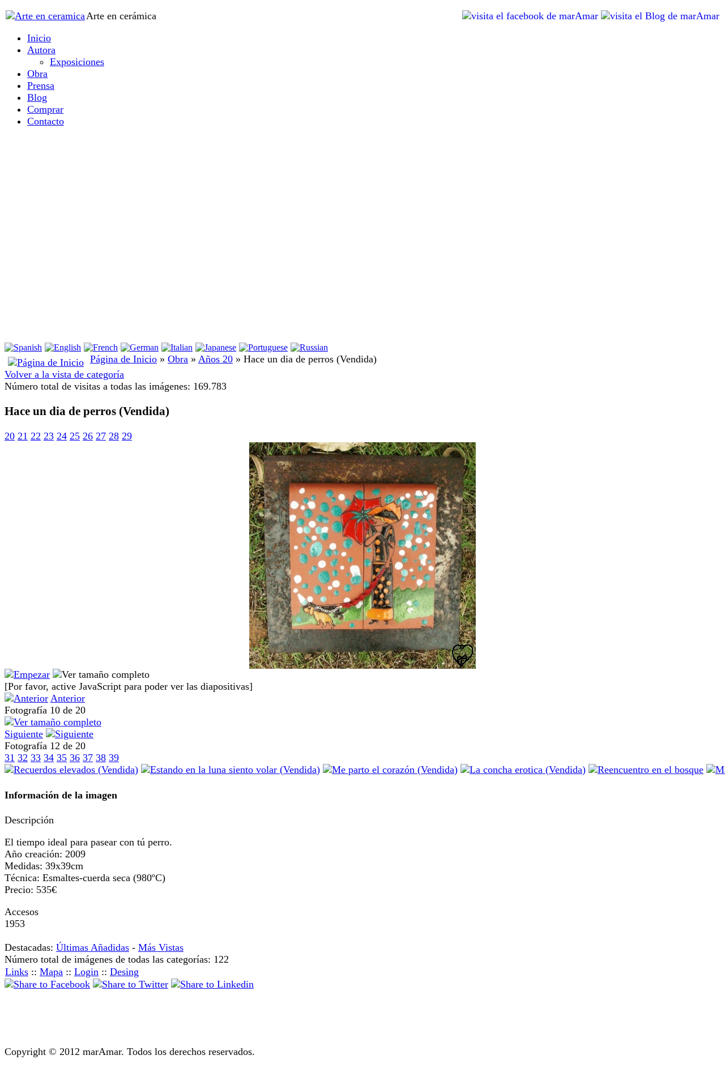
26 (88, 436)
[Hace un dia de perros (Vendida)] (362, 665)
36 (75, 757)
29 (127, 436)
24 (62, 436)
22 (36, 436)
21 (23, 436)
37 (88, 757)
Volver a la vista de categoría (64, 374)
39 (114, 757)
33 (36, 757)
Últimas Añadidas (92, 947)
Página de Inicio (123, 359)
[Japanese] (215, 347)
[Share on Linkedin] (212, 984)
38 (101, 757)
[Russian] (309, 347)
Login (86, 971)
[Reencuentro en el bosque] (645, 769)
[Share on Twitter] (130, 984)
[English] (63, 347)
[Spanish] (23, 347)
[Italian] (177, 347)
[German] (140, 347)
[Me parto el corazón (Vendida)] (390, 769)
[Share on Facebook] (47, 984)
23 (49, 436)
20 (10, 436)
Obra (178, 359)
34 (49, 757)
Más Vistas (161, 947)
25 (75, 436)
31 (10, 757)
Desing (124, 971)
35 (62, 757)
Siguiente (24, 734)
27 (101, 436)
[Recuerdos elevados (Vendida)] (71, 769)
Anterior (67, 698)
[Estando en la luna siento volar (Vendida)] (230, 769)
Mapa (51, 971)
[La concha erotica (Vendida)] (523, 769)
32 (23, 757)
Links (16, 971)
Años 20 (215, 359)
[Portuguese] (263, 347)
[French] (101, 347)
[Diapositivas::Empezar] (27, 674)
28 (114, 436)
